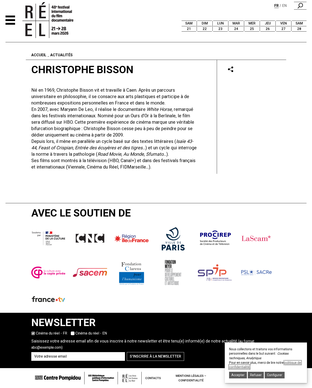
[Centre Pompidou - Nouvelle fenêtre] (58, 378)
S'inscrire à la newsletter (155, 356)
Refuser (256, 375)
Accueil (38, 55)
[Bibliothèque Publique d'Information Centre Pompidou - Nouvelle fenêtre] (101, 378)
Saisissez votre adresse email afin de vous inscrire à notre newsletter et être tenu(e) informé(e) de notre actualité (142, 344)
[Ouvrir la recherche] (300, 6)
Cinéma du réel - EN (91, 333)
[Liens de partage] (230, 69)
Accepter (238, 375)
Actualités (61, 55)
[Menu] (10, 20)
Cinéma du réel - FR (51, 333)
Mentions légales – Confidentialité (191, 378)
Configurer (274, 375)
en (284, 5)
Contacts (153, 378)
